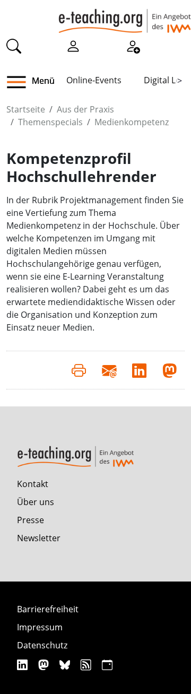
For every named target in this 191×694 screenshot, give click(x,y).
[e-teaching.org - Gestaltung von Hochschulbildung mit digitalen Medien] (124, 16)
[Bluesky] (66, 664)
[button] (20, 82)
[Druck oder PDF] (79, 370)
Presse (30, 520)
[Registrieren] (132, 45)
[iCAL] (107, 664)
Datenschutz (42, 645)
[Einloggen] (73, 45)
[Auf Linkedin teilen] (139, 370)
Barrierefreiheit (48, 609)
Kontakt (32, 484)
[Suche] (13, 45)
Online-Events (93, 80)
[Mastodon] (44, 664)
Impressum (40, 627)
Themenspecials (50, 122)
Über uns (35, 502)
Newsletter (38, 538)
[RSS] (87, 664)
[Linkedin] (23, 664)
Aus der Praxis (85, 109)
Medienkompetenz (131, 122)
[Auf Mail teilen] (109, 370)
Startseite (25, 109)
